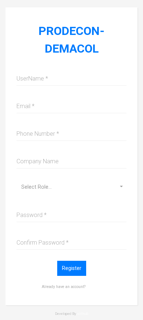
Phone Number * (37, 133)
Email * (25, 106)
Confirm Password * (42, 242)
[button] (71, 187)
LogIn (94, 285)
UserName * (32, 78)
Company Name (37, 161)
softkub (82, 314)
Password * (31, 214)
